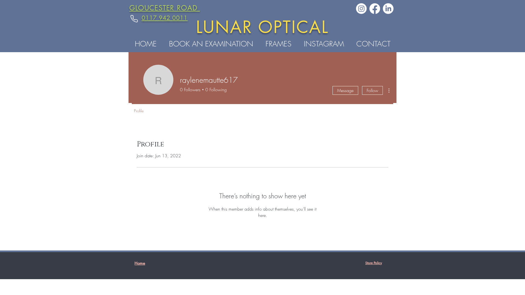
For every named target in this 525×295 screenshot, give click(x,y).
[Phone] (134, 18)
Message (345, 90)
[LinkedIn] (388, 8)
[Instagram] (361, 8)
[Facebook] (374, 8)
